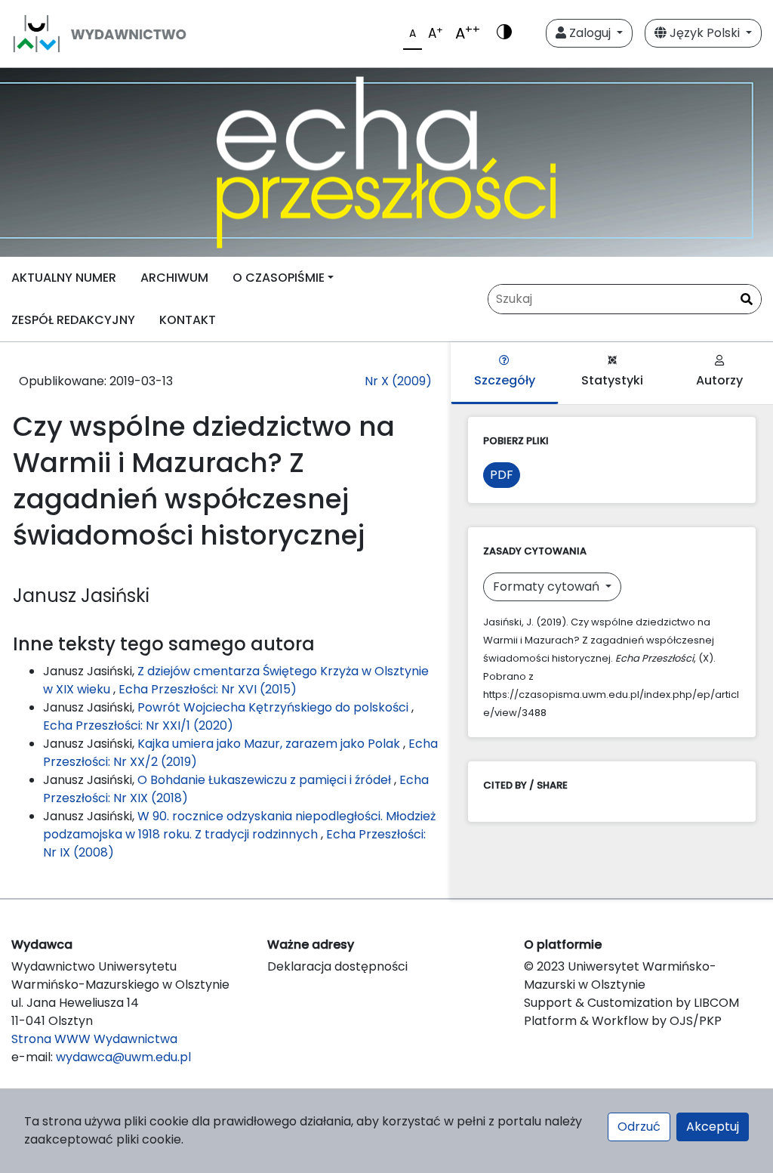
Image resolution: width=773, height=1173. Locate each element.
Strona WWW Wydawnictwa (94, 1039)
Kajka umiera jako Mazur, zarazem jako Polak (270, 743)
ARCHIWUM (174, 277)
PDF (501, 474)
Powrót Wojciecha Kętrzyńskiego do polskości (274, 707)
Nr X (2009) (398, 381)
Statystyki (612, 380)
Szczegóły (504, 380)
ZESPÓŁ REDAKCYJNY (73, 320)
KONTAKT (187, 320)
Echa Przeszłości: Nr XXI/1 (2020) (138, 725)
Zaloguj (590, 33)
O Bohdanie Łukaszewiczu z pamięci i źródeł (265, 780)
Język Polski (705, 33)
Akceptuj (712, 1126)
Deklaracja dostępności (337, 966)
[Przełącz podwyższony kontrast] (504, 33)
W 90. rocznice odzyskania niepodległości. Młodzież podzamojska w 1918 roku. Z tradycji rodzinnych (239, 825)
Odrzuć (639, 1126)
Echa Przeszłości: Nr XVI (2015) (208, 689)
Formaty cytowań (547, 586)
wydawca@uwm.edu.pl (123, 1057)
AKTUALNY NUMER (63, 277)
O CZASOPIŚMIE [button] (279, 277)
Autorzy (719, 380)
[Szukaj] (747, 300)
